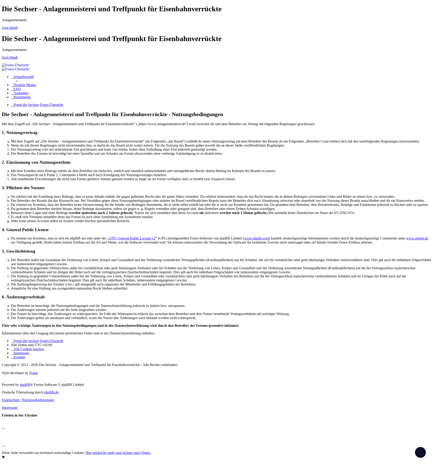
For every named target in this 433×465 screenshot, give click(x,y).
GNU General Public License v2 (132, 238)
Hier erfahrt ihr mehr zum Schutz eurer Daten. (118, 453)
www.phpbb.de (417, 238)
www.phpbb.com (256, 238)
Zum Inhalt (10, 28)
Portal (33, 373)
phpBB (25, 385)
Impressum (9, 408)
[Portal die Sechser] (157, 65)
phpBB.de (51, 392)
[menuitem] (16, 89)
